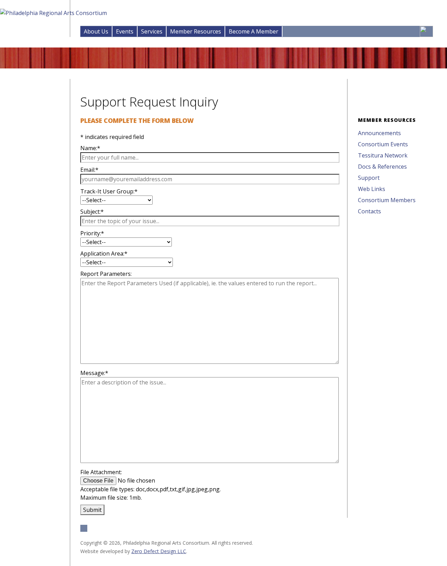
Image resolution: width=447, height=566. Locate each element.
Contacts (369, 211)
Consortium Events (383, 144)
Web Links (371, 189)
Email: (89, 170)
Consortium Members (387, 200)
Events (124, 31)
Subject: (92, 211)
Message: (94, 373)
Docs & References (382, 166)
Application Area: (103, 253)
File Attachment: (101, 472)
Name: (90, 148)
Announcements (379, 133)
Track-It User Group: (109, 191)
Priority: (92, 233)
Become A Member (253, 31)
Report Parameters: (106, 274)
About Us (96, 31)
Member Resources (195, 31)
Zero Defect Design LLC (158, 551)
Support (369, 178)
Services (151, 31)
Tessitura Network (383, 155)
